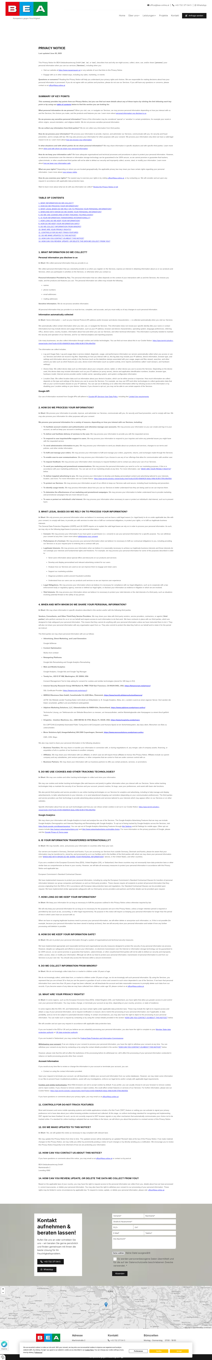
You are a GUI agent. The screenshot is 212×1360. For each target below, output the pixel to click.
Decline (158, 1351)
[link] (132, 16)
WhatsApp (201, 5)
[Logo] (26, 9)
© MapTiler (187, 1327)
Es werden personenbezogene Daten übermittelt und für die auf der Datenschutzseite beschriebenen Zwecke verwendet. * (143, 1262)
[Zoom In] (3, 1289)
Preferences (138, 1351)
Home (122, 15)
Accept (179, 1351)
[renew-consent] (3, 1357)
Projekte (163, 15)
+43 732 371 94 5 (117, 1340)
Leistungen (148, 15)
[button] (194, 15)
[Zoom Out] (3, 1292)
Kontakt (175, 15)
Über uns (133, 15)
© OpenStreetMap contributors (201, 1327)
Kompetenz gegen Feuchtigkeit (26, 18)
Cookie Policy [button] (89, 1350)
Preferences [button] (38, 1352)
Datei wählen (118, 1253)
